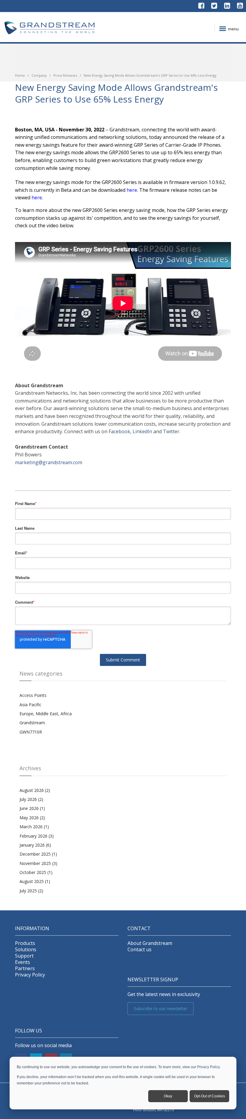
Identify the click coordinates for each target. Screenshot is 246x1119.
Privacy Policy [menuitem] (30, 975)
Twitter (171, 431)
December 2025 (38, 854)
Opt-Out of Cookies (209, 1096)
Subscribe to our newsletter (160, 1008)
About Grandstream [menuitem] (150, 943)
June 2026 (32, 808)
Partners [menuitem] (25, 968)
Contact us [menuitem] (140, 949)
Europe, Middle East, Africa (46, 713)
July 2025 (31, 891)
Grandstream (32, 722)
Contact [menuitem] (139, 928)
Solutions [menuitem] (25, 949)
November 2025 (38, 863)
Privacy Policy (208, 1067)
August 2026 (35, 790)
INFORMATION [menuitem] (32, 928)
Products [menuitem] (25, 943)
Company (39, 75)
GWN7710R (31, 732)
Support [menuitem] (24, 956)
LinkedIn (142, 431)
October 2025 (36, 872)
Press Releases (65, 75)
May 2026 (32, 817)
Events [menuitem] (22, 962)
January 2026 (35, 845)
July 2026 (31, 799)
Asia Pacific (30, 704)
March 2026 (34, 826)
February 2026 (37, 836)
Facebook (119, 431)
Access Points (33, 695)
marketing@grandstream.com (48, 462)
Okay (168, 1096)
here (37, 197)
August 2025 (35, 881)
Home (20, 75)
